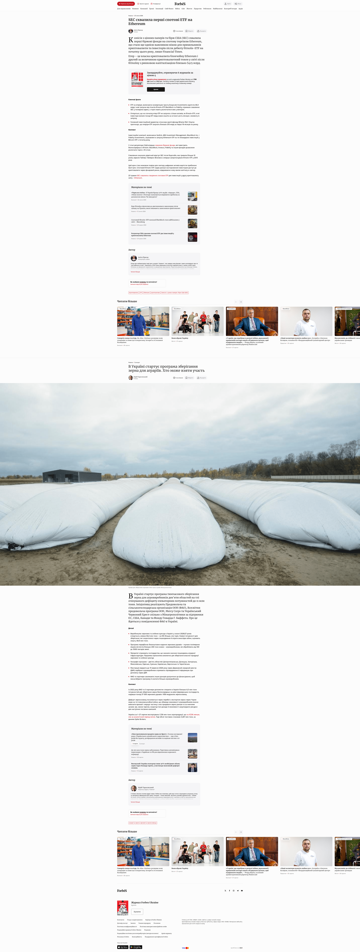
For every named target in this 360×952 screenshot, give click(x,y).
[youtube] (242, 891)
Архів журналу (166, 933)
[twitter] (225, 891)
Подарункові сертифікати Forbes (156, 937)
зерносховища (151, 823)
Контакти (120, 920)
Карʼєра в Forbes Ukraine (153, 920)
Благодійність (137, 937)
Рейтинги (207, 9)
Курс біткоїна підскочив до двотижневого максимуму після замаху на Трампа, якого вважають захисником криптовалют (155, 207)
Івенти (133, 923)
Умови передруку (144, 923)
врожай (143, 823)
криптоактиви (155, 292)
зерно (137, 823)
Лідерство (198, 9)
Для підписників (123, 9)
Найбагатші (217, 9)
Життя (189, 9)
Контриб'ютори (230, 9)
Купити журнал (144, 3)
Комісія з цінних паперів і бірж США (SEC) (175, 292)
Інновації (159, 9)
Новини (135, 9)
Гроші (151, 9)
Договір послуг (122, 923)
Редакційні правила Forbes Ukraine (129, 930)
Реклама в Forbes (123, 937)
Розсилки (157, 923)
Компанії (144, 9)
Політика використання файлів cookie (153, 926)
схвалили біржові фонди (165, 145)
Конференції (156, 3)
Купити (156, 89)
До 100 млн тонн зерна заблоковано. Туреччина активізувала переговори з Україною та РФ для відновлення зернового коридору (155, 752)
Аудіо (241, 9)
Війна (177, 9)
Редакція (147, 930)
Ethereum (138, 178)
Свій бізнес (169, 9)
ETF (141, 292)
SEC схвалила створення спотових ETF (152, 175)
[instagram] (234, 891)
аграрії (131, 823)
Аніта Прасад (138, 30)
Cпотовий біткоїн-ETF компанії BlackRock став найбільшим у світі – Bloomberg (155, 221)
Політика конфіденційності (127, 926)
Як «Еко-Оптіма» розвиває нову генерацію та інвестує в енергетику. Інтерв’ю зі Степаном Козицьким (140, 340)
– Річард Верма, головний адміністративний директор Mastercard (247, 341)
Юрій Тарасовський (140, 377)
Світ (183, 9)
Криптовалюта (133, 292)
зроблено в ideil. (237, 948)
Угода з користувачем (134, 920)
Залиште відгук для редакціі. (139, 284)
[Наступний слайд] (241, 302)
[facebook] (229, 891)
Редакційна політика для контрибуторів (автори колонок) (137, 933)
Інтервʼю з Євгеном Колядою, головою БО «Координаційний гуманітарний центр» (305, 339)
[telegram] (238, 891)
